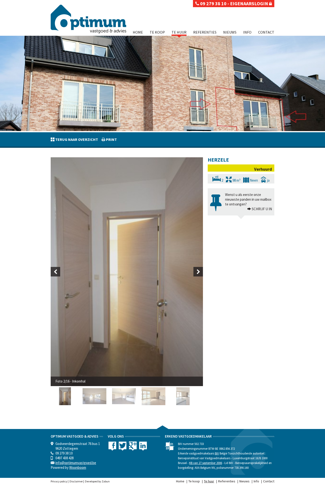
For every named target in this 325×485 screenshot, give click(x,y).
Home (138, 32)
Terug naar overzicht (76, 139)
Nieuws (229, 32)
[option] (127, 271)
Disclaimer (76, 481)
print (111, 139)
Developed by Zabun (97, 481)
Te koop (157, 32)
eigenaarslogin (249, 3)
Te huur (179, 32)
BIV (217, 453)
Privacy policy (59, 481)
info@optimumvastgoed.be (75, 462)
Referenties (205, 32)
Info (247, 32)
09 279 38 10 (213, 3)
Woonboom (77, 467)
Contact (266, 32)
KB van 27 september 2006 (205, 463)
